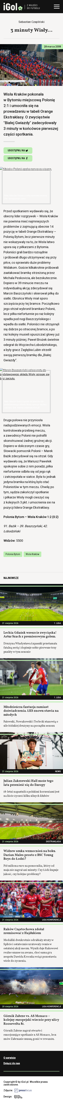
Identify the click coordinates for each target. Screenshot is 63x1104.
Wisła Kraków (32, 554)
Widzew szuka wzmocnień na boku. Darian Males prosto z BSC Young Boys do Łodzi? (30, 855)
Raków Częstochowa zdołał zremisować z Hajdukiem (24, 931)
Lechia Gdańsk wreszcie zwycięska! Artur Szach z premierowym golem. (30, 635)
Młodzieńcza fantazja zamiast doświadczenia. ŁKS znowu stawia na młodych (31, 711)
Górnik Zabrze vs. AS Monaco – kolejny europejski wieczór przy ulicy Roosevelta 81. (31, 1020)
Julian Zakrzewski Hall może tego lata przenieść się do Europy (28, 783)
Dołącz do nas (12, 1063)
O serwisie (10, 1057)
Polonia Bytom (13, 554)
